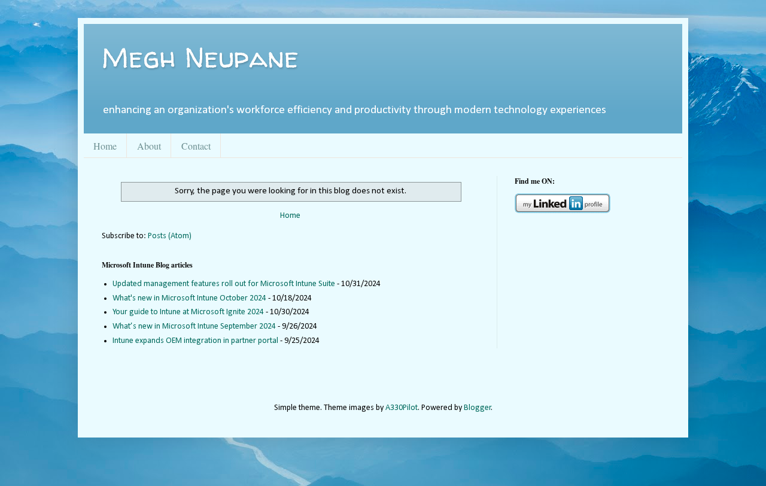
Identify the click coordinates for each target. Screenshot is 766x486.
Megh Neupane (200, 57)
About (149, 145)
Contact (196, 145)
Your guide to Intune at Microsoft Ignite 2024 (188, 312)
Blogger (477, 407)
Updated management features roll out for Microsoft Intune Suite (224, 284)
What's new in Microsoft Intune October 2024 (189, 298)
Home (105, 145)
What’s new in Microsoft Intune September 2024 (194, 326)
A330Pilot (401, 407)
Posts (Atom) (170, 236)
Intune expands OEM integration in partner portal (195, 340)
